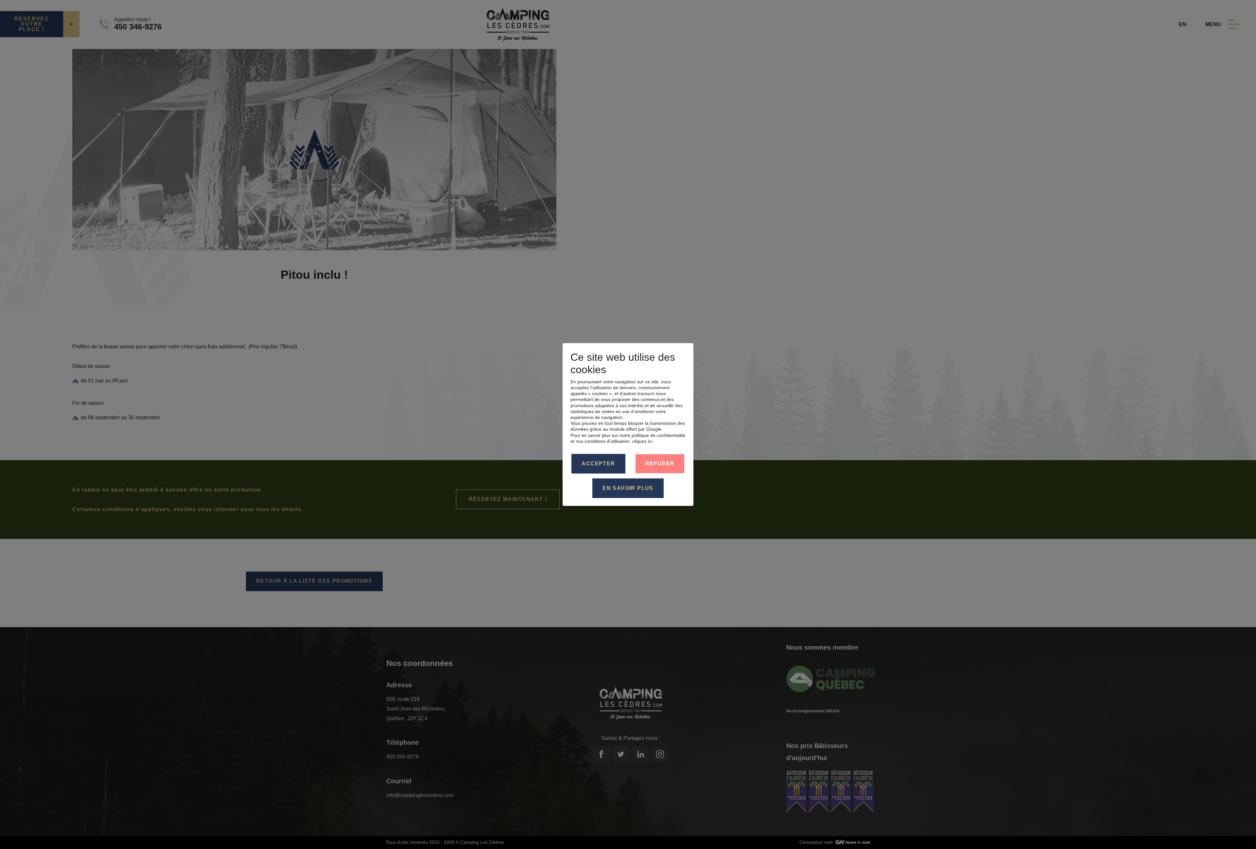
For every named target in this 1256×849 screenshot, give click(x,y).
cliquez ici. (643, 441)
